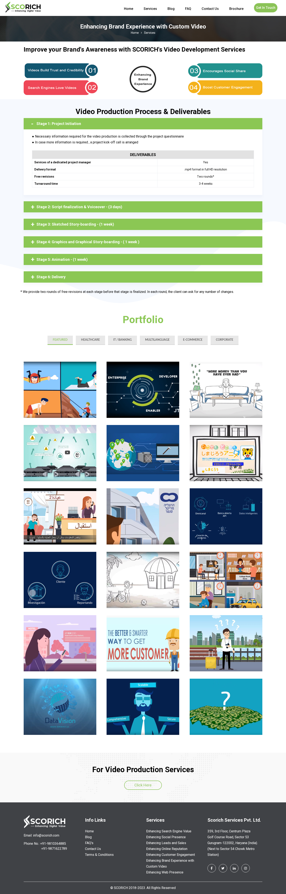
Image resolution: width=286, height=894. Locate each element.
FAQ (188, 9)
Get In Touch (265, 8)
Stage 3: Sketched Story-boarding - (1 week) (75, 224)
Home (128, 9)
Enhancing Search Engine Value (168, 831)
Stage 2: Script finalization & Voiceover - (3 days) (79, 207)
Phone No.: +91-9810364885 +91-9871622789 (45, 846)
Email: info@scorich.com (41, 835)
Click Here (143, 785)
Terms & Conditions (99, 855)
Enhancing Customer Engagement (170, 855)
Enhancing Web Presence (164, 872)
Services (150, 9)
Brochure (236, 9)
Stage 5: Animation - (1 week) (62, 259)
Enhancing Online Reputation (166, 849)
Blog (171, 9)
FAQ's (89, 843)
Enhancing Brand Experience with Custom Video (170, 863)
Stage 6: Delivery (51, 277)
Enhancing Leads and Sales (166, 843)
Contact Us (210, 9)
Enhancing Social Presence (166, 837)
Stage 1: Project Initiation (58, 123)
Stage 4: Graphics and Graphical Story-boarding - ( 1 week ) (87, 242)
